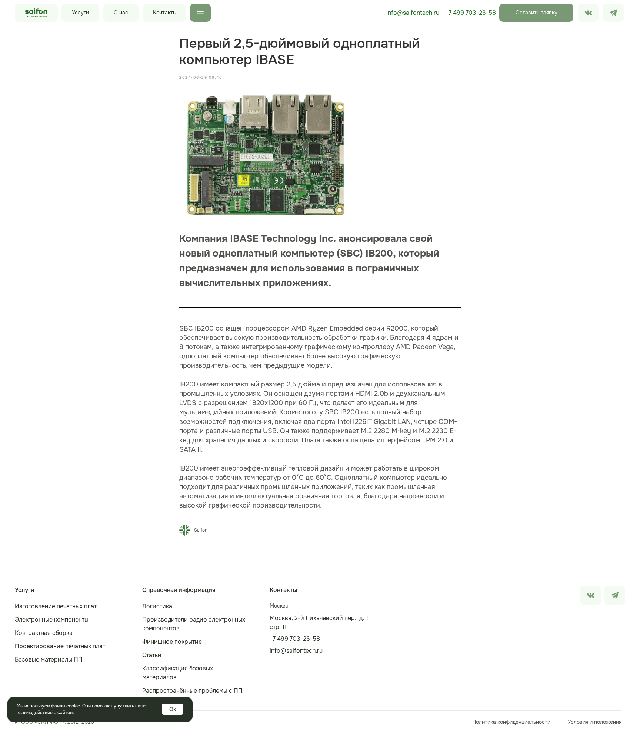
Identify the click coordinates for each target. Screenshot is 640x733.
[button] (536, 13)
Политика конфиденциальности (511, 722)
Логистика (157, 606)
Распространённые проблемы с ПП (192, 690)
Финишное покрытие (172, 642)
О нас (121, 12)
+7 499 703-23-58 (471, 13)
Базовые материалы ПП (49, 659)
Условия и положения (594, 722)
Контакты (165, 12)
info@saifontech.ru (412, 13)
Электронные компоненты (52, 619)
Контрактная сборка (44, 633)
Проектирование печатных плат (60, 646)
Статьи (151, 655)
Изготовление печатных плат (56, 606)
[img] (613, 13)
